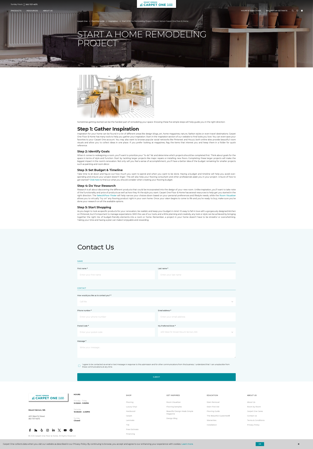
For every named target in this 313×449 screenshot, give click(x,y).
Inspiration (113, 21)
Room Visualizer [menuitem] (173, 402)
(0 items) (302, 11)
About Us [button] (48, 11)
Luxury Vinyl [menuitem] (131, 407)
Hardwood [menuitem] (130, 411)
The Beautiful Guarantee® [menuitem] (218, 416)
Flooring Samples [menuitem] (174, 407)
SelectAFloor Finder (106, 195)
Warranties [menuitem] (211, 420)
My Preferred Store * (166, 326)
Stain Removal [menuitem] (213, 402)
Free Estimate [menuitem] (132, 429)
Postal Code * (83, 326)
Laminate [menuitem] (130, 420)
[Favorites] (297, 10)
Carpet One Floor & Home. (46, 436)
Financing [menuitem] (130, 434)
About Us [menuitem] (251, 402)
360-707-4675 (31, 4)
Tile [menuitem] (127, 425)
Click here (95, 180)
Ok (260, 444)
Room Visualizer (227, 195)
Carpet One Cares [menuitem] (255, 411)
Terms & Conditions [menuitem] (256, 420)
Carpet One (82, 21)
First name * (82, 268)
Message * (81, 341)
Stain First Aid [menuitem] (213, 407)
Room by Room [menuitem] (254, 407)
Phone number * (84, 310)
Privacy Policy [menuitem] (253, 425)
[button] (292, 10)
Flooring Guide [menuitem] (213, 411)
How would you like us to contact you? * (94, 295)
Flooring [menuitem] (129, 402)
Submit (156, 377)
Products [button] (16, 11)
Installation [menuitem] (212, 425)
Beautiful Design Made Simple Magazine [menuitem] (179, 412)
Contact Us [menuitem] (252, 416)
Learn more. (187, 444)
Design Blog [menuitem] (171, 418)
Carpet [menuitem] (129, 416)
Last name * (163, 268)
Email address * (164, 310)
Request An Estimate (276, 11)
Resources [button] (32, 11)
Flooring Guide (97, 21)
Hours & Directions (251, 11)
